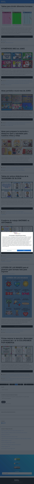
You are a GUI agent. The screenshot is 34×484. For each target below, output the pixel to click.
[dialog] (17, 242)
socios (10, 236)
